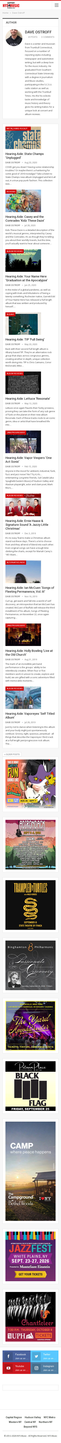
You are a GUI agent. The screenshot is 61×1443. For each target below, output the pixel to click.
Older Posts (12, 754)
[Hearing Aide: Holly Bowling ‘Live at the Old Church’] (23, 635)
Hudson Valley (33, 1417)
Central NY (30, 1422)
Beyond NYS (30, 1426)
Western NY (15, 1422)
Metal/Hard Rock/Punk (19, 128)
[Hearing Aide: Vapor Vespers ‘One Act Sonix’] (23, 442)
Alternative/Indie (16, 562)
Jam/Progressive (16, 432)
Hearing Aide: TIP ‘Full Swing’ (25, 339)
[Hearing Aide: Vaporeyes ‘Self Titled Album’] (23, 698)
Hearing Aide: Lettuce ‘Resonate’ (27, 398)
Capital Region (14, 1417)
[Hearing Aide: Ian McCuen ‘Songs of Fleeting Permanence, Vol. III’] (23, 571)
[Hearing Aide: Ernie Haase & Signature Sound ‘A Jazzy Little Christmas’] (23, 505)
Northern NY (45, 1422)
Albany (10, 314)
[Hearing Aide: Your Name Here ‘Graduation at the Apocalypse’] (23, 260)
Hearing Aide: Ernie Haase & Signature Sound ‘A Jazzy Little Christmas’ (26, 524)
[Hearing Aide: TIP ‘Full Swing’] (23, 323)
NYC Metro (49, 1417)
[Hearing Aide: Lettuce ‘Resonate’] (23, 383)
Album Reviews (15, 251)
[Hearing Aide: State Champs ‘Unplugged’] (23, 138)
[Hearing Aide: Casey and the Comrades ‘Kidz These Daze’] (23, 201)
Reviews (11, 191)
